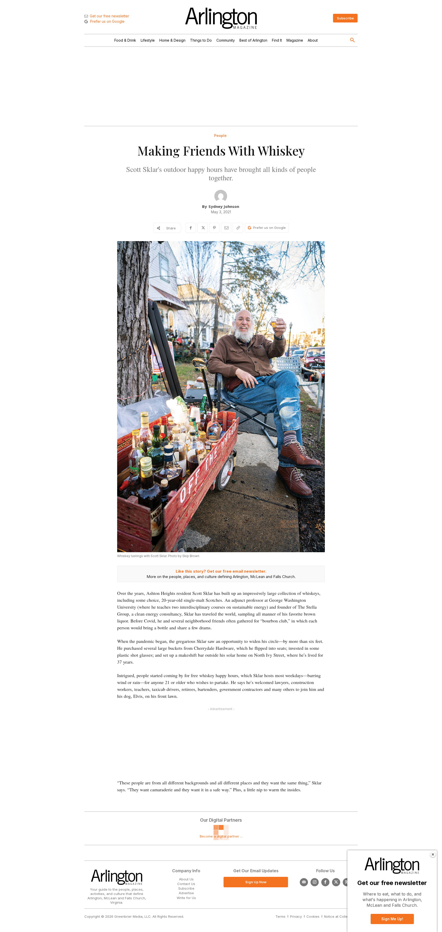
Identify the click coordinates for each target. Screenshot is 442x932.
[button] (352, 40)
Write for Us (186, 898)
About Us (186, 879)
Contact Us (186, 884)
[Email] (226, 228)
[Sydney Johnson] (220, 196)
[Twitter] (336, 882)
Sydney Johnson (223, 206)
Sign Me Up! (392, 919)
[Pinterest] (214, 228)
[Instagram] (315, 882)
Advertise (186, 893)
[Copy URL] (238, 228)
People (220, 135)
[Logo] (221, 18)
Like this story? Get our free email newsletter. (221, 571)
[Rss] (347, 882)
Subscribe (186, 888)
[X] (202, 228)
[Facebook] (191, 228)
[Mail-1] (304, 882)
